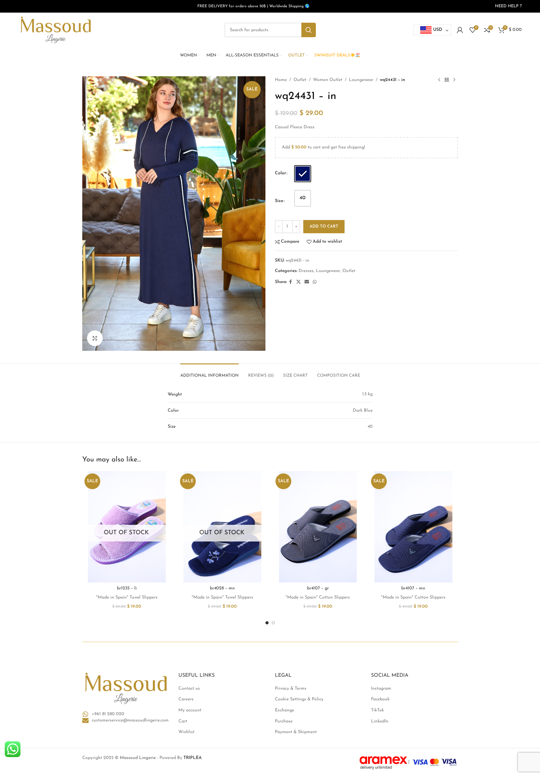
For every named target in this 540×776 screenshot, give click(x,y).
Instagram (381, 688)
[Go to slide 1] (267, 622)
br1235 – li (127, 588)
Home (281, 80)
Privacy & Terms (290, 688)
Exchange (284, 710)
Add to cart (324, 226)
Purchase (284, 721)
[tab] (209, 372)
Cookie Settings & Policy (299, 699)
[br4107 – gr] (318, 526)
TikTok (377, 710)
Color (280, 173)
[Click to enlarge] (95, 338)
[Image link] (125, 688)
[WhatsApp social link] (314, 282)
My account (189, 710)
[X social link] (298, 282)
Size (279, 201)
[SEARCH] (308, 30)
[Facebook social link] (290, 282)
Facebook (380, 699)
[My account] (460, 30)
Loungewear (361, 80)
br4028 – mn (222, 588)
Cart (182, 721)
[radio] (303, 174)
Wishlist (186, 732)
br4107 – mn (413, 588)
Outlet (299, 80)
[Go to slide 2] (273, 622)
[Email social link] (307, 282)
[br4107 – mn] (413, 526)
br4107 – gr (318, 588)
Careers (186, 699)
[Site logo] (55, 29)
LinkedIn (379, 721)
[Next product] (454, 80)
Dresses (306, 271)
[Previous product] (439, 80)
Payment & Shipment (296, 732)
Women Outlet (327, 80)
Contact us (189, 688)
